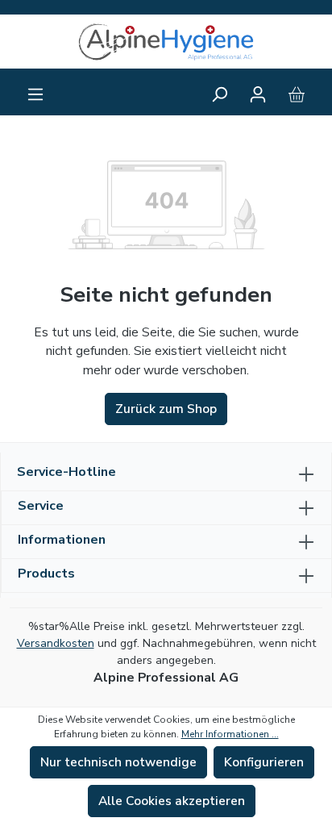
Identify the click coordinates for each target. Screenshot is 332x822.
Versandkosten (55, 643)
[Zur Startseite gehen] (166, 41)
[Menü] (35, 94)
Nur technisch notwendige (118, 762)
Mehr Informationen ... (230, 734)
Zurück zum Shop (166, 409)
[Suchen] (219, 94)
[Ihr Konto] (258, 94)
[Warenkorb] (296, 94)
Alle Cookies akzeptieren (171, 801)
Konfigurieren (264, 762)
